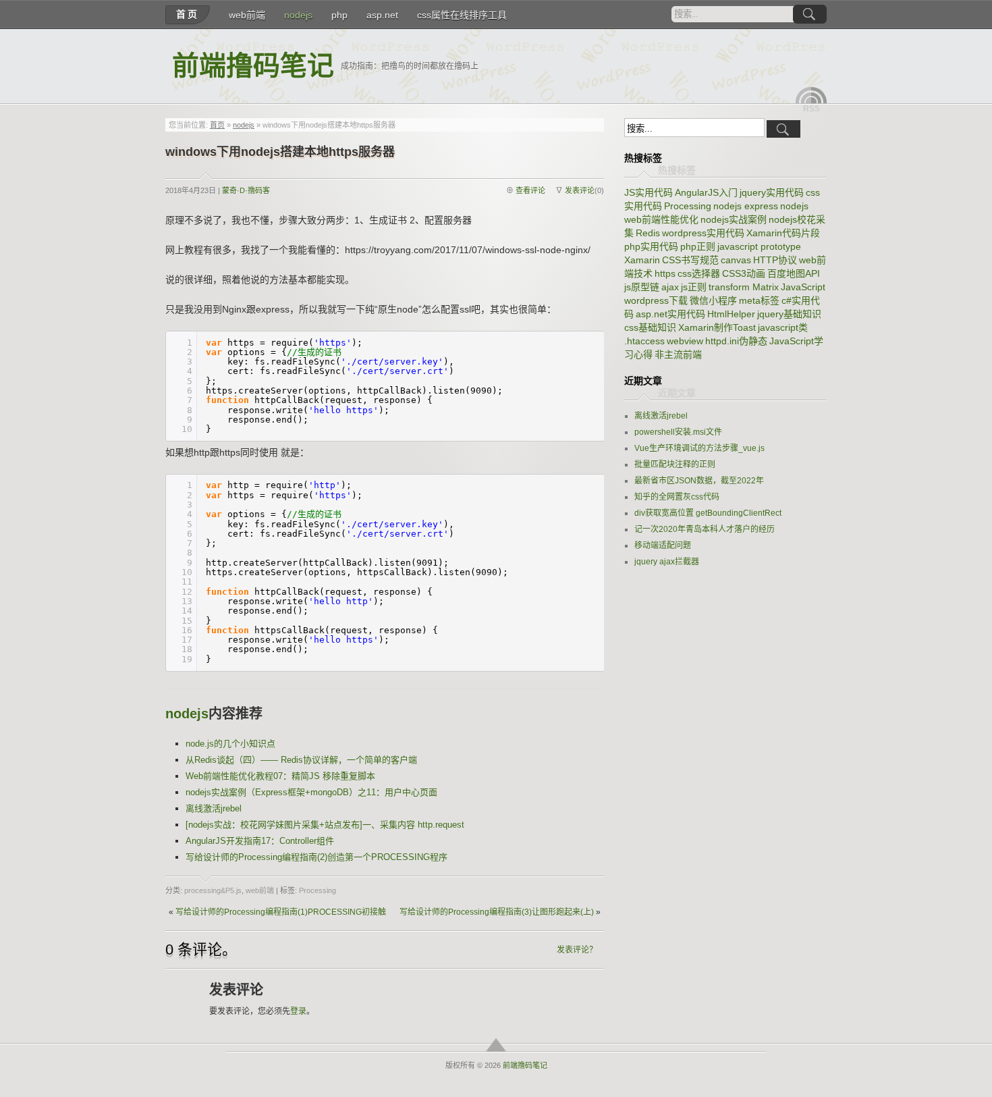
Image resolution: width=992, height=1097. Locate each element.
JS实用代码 (648, 192)
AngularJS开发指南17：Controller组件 (260, 841)
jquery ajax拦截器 (666, 561)
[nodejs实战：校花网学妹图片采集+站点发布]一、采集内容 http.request (325, 825)
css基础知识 (650, 327)
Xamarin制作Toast (717, 327)
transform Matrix (744, 287)
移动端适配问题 (662, 545)
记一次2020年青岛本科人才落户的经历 (704, 529)
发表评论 (580, 190)
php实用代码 (651, 246)
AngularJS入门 (706, 192)
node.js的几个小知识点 (230, 744)
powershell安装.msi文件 (678, 432)
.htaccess (644, 341)
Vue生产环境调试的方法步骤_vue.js (699, 448)
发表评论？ (577, 950)
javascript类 (783, 327)
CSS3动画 (743, 273)
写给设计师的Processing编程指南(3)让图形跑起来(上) (496, 912)
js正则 (694, 287)
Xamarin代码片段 (783, 233)
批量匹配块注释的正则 (674, 464)
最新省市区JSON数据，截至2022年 (699, 480)
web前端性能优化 (661, 219)
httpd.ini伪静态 (736, 341)
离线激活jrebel (214, 808)
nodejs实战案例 (733, 219)
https (665, 273)
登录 (298, 1011)
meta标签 (759, 300)
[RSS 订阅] (811, 95)
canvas (736, 260)
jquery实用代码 (772, 192)
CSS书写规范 (690, 260)
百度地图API (793, 273)
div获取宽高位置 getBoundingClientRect (707, 513)
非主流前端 (678, 354)
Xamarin (642, 260)
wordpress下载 (656, 300)
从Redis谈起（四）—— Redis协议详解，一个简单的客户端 (301, 760)
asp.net (382, 14)
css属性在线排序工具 (462, 14)
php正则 (697, 246)
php (339, 14)
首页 (187, 14)
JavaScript (803, 287)
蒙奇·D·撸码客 (246, 190)
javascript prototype (759, 246)
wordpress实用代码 (703, 233)
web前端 (247, 14)
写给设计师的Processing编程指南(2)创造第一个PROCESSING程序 (316, 857)
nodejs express (745, 205)
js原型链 (641, 287)
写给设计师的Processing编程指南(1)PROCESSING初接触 (280, 912)
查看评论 (530, 190)
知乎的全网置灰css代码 (676, 497)
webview (685, 341)
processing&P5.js (213, 890)
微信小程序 (713, 300)
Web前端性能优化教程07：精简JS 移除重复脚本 (280, 776)
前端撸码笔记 (253, 66)
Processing (317, 890)
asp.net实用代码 (670, 314)
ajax (670, 287)
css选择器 (699, 273)
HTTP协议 (775, 260)
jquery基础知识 (789, 314)
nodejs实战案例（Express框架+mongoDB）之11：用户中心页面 (311, 792)
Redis (648, 233)
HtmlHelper (731, 314)
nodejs (298, 14)
